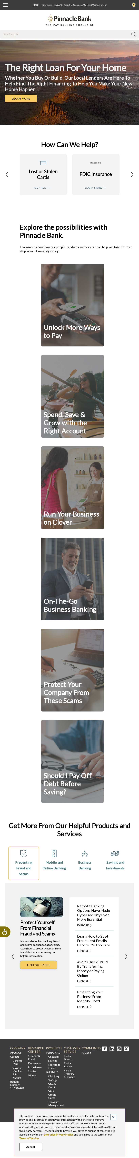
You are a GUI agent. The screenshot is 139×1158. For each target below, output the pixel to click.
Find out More (42, 965)
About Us (15, 1052)
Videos (32, 1075)
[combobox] (65, 34)
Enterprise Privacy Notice (58, 1134)
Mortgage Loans (54, 1066)
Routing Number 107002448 (17, 1085)
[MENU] (5, 5)
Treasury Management (54, 1103)
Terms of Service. (29, 1138)
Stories (32, 1071)
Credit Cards (52, 1096)
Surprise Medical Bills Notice (17, 1072)
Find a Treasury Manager (69, 1073)
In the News (35, 1067)
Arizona (86, 1052)
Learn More (24, 99)
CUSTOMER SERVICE (71, 1049)
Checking (53, 1056)
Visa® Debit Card (52, 1087)
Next (132, 174)
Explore (83, 925)
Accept (30, 1146)
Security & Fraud (34, 1057)
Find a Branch (134, 5)
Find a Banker (68, 1065)
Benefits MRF (17, 1062)
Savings (52, 1060)
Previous (6, 174)
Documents (35, 1063)
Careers (14, 1056)
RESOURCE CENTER (35, 1049)
